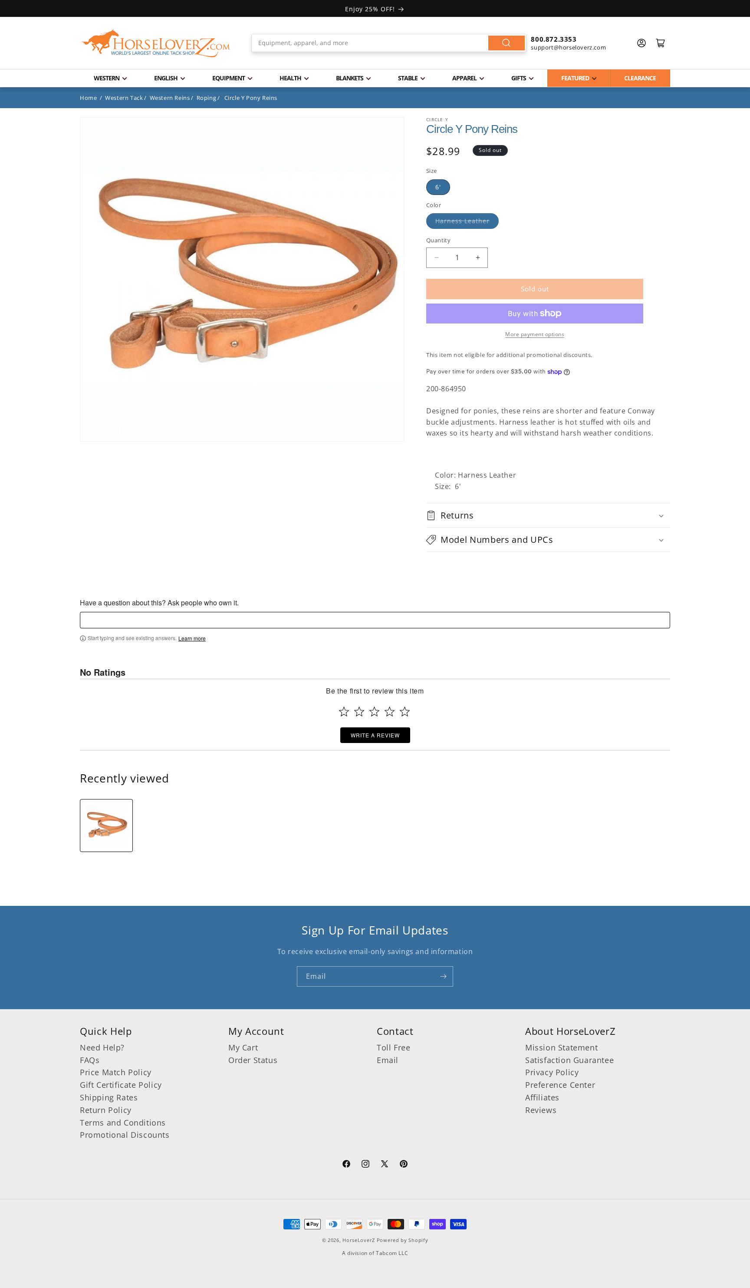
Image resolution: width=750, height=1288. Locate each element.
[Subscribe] (443, 976)
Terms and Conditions (123, 1122)
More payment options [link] (534, 334)
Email (387, 1060)
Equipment (228, 78)
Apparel (464, 78)
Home (88, 98)
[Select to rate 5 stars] (404, 711)
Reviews (540, 1110)
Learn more (192, 638)
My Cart (243, 1047)
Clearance (640, 78)
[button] (548, 515)
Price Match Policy (115, 1072)
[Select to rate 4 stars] (389, 711)
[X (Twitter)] (384, 1165)
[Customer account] (641, 43)
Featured (575, 78)
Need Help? (102, 1047)
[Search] (506, 43)
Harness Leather (462, 221)
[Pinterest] (403, 1165)
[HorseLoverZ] (156, 43)
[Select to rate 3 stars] (374, 711)
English (166, 78)
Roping (207, 98)
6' (438, 187)
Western (106, 78)
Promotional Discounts (125, 1134)
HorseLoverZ (358, 1240)
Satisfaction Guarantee (569, 1060)
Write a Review (375, 735)
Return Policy (106, 1110)
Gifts (518, 78)
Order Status (252, 1060)
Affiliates (542, 1097)
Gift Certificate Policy (121, 1085)
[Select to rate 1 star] (344, 711)
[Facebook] (346, 1165)
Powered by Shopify (402, 1240)
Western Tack (124, 98)
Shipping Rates (109, 1097)
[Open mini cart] (660, 43)
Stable (408, 78)
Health (290, 78)
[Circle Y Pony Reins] (106, 825)
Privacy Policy (552, 1072)
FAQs (89, 1060)
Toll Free (393, 1047)
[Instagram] (365, 1165)
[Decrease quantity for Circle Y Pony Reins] (436, 258)
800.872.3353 (553, 39)
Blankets (349, 78)
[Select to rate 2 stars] (359, 711)
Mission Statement (561, 1047)
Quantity (438, 240)
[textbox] (375, 620)
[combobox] (389, 43)
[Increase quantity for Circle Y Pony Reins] (477, 258)
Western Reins (170, 98)
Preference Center (560, 1085)
